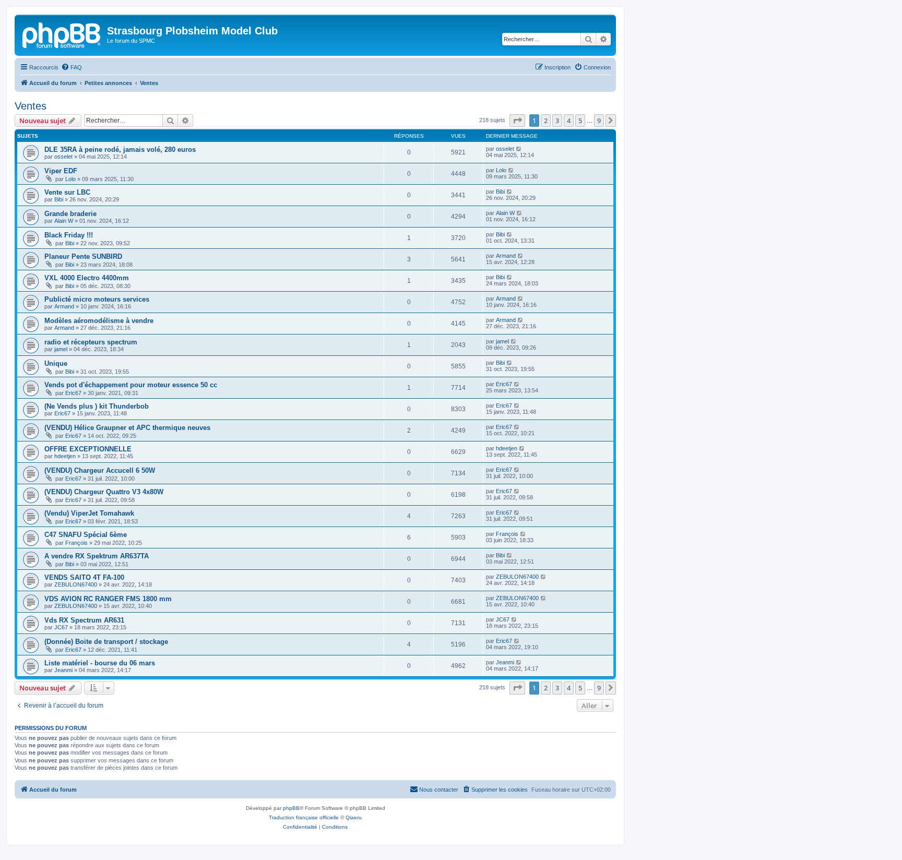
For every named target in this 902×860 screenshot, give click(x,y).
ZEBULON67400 (75, 584)
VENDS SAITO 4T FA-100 (84, 577)
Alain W (63, 221)
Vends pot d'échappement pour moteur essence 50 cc (130, 385)
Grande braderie (70, 214)
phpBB (291, 808)
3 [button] (557, 120)
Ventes (30, 106)
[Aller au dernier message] (519, 149)
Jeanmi (63, 670)
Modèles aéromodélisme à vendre (98, 321)
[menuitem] (71, 67)
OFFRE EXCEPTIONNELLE (88, 449)
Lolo (70, 179)
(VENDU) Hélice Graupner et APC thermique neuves (127, 428)
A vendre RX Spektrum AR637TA (96, 556)
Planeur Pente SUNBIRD (83, 256)
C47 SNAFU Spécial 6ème (85, 535)
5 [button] (580, 120)
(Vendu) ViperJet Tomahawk (89, 513)
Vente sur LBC (67, 192)
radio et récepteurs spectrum (90, 342)
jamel (60, 349)
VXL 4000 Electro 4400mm (86, 278)
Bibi (58, 199)
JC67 (61, 627)
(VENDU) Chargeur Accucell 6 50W (99, 470)
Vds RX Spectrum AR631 (84, 620)
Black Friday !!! (68, 235)
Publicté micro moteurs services (96, 299)
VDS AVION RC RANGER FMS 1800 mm (108, 599)
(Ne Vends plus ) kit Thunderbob (96, 406)
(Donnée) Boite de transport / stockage (106, 642)
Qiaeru (354, 817)
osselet (63, 156)
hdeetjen (65, 456)
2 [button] (546, 120)
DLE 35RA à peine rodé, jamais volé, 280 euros (120, 149)
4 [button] (569, 120)
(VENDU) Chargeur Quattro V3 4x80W (103, 492)
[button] (517, 120)
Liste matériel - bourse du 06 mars (99, 663)
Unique (55, 363)
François (76, 543)
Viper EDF (60, 171)
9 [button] (599, 120)
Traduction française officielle (304, 817)
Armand (506, 256)
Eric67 (73, 393)
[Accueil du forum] (62, 34)
